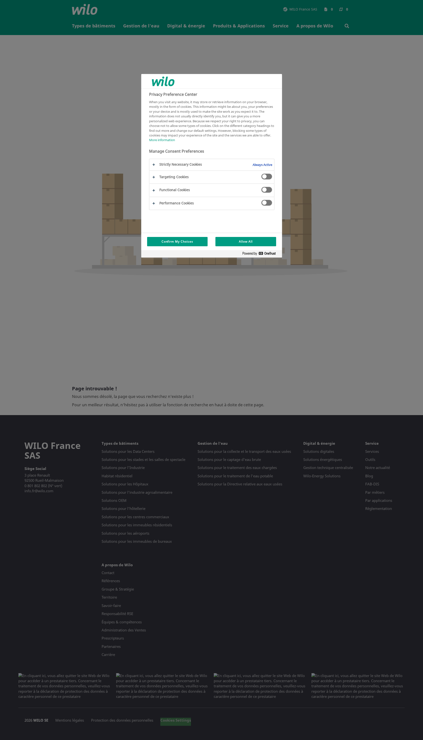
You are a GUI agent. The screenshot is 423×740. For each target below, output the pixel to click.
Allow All (246, 241)
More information (162, 140)
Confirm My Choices (177, 241)
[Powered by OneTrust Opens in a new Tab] (261, 254)
